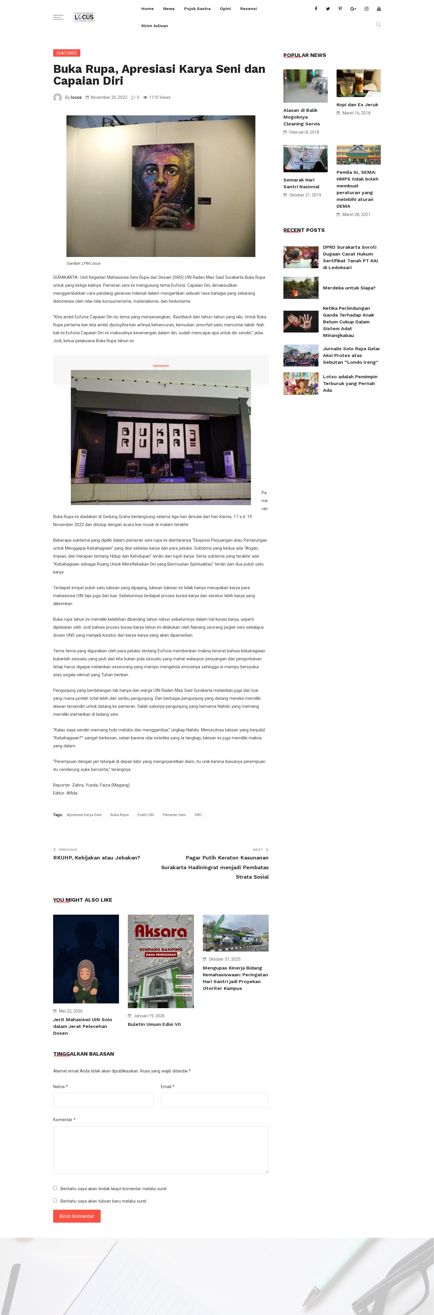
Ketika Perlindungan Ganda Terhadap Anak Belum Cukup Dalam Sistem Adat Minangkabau (348, 321)
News (169, 8)
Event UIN (146, 815)
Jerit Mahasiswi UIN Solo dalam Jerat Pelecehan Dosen (82, 1026)
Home (147, 8)
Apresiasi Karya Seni (84, 815)
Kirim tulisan (154, 25)
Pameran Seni (174, 815)
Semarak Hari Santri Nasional (301, 183)
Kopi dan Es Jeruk (357, 104)
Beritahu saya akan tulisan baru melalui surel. (104, 1201)
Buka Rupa (119, 815)
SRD (198, 815)
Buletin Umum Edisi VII (154, 1024)
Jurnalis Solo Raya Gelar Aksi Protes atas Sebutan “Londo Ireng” (351, 355)
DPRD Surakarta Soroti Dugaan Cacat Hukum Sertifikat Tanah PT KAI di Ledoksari (350, 257)
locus (76, 97)
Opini (225, 8)
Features (67, 53)
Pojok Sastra (197, 8)
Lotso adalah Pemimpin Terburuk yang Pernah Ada (350, 383)
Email (167, 1086)
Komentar (64, 1119)
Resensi (248, 8)
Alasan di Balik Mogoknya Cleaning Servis (301, 117)
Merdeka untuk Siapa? (349, 288)
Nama (60, 1086)
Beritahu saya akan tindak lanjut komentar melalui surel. (114, 1188)
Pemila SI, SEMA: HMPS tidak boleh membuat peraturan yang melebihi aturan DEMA (357, 189)
